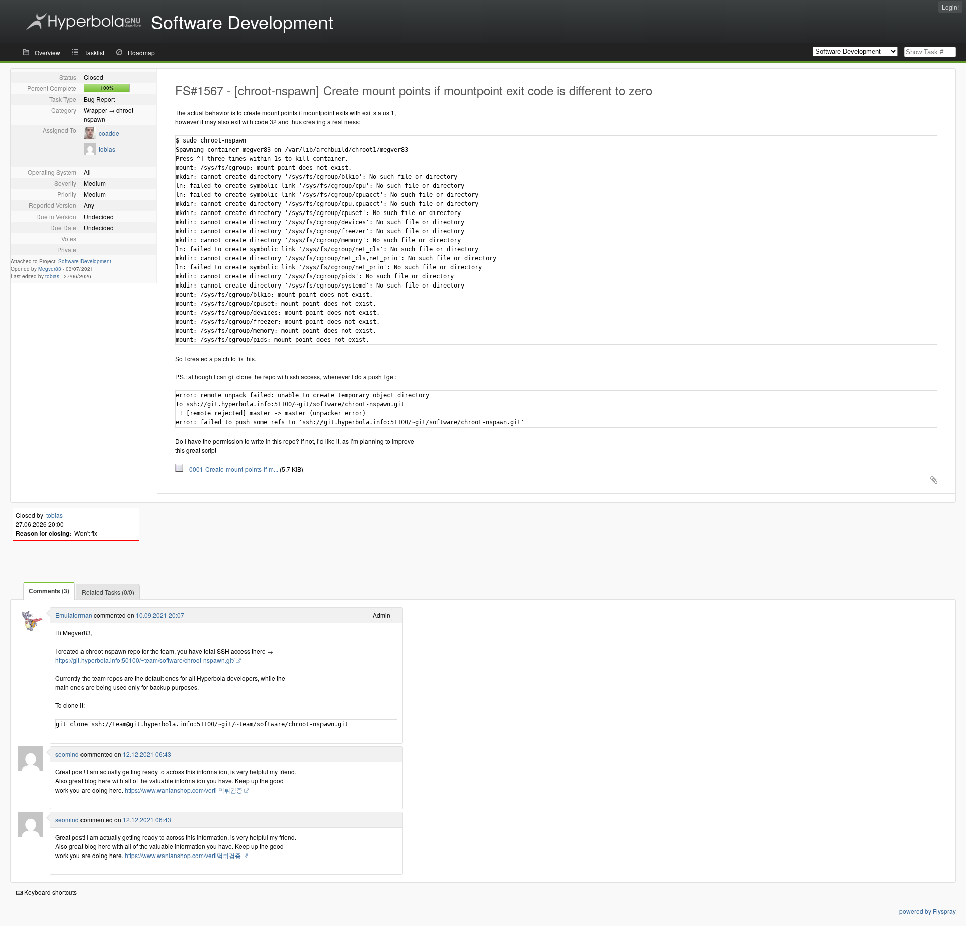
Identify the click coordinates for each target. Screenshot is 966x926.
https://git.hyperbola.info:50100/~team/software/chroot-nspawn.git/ (144, 660)
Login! (950, 7)
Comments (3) (49, 590)
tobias (107, 149)
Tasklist (94, 52)
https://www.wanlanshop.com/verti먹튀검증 (183, 855)
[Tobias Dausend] (90, 152)
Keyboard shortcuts (50, 892)
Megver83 (49, 268)
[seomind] (30, 768)
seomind (67, 754)
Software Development (84, 261)
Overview (47, 52)
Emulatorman (73, 615)
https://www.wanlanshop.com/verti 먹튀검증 (184, 790)
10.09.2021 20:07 (160, 615)
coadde (109, 133)
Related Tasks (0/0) (108, 592)
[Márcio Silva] (90, 136)
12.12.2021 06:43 (147, 754)
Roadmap (141, 52)
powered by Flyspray (927, 911)
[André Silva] (30, 629)
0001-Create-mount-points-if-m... (231, 469)
